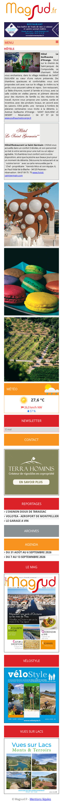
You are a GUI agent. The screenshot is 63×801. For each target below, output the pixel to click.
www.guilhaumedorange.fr (18, 118)
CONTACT (31, 439)
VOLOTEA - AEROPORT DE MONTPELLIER (32, 516)
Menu (9, 43)
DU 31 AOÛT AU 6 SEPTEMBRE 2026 (28, 552)
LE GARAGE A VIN (17, 521)
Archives (31, 531)
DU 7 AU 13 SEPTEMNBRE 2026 (25, 557)
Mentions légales (40, 799)
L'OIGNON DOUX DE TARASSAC (26, 511)
